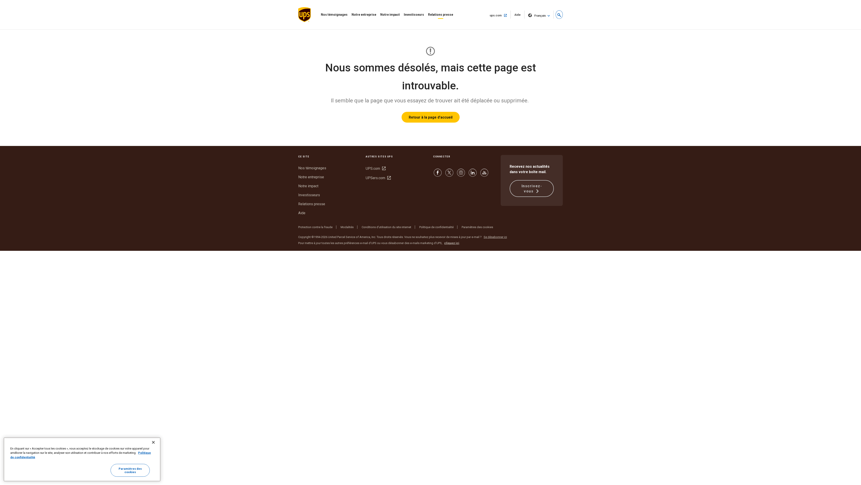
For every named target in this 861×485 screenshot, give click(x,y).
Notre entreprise (364, 14)
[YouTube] (484, 175)
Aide (519, 16)
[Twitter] (449, 175)
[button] (559, 14)
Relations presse (440, 14)
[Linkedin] (472, 175)
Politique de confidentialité (436, 227)
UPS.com (376, 168)
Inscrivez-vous (532, 188)
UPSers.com (378, 178)
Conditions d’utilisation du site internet (386, 227)
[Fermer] (153, 442)
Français (540, 15)
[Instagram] (461, 175)
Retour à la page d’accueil (430, 117)
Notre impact (390, 14)
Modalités (347, 227)
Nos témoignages (334, 14)
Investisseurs (414, 14)
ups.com (500, 15)
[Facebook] (437, 175)
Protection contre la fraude (315, 227)
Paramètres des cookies (477, 227)
